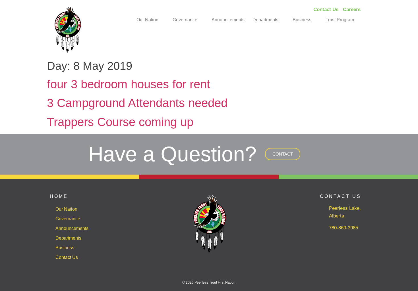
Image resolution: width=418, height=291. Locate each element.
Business (302, 19)
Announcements (228, 19)
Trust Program (340, 19)
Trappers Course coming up (120, 122)
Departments (265, 19)
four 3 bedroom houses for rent (128, 84)
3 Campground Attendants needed (137, 103)
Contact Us (66, 257)
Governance (185, 19)
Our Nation (147, 19)
